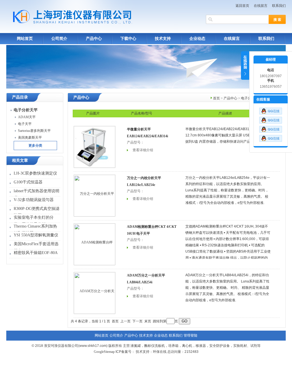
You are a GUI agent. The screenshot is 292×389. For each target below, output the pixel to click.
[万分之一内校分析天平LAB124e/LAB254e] (94, 195)
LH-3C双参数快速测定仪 (35, 173)
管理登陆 (190, 335)
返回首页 (242, 6)
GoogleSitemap (104, 352)
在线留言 (260, 6)
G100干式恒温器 (28, 182)
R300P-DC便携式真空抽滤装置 (36, 212)
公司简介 (59, 38)
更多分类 (35, 146)
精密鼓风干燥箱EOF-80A (36, 253)
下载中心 (128, 38)
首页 (216, 98)
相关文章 (20, 160)
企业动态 (197, 38)
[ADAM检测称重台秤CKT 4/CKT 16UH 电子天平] (94, 244)
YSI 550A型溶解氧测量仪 (36, 235)
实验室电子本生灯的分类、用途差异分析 (34, 220)
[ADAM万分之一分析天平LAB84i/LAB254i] (94, 292)
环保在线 (160, 352)
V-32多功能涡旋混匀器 (34, 200)
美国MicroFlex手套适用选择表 (36, 247)
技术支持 (163, 38)
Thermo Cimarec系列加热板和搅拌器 (35, 229)
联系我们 (279, 6)
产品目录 (20, 97)
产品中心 (94, 38)
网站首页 (25, 38)
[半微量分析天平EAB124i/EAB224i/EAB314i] (94, 146)
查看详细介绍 (143, 150)
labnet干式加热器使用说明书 (36, 194)
